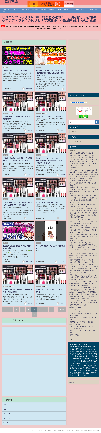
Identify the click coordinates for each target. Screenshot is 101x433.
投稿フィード (7, 413)
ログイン (6, 409)
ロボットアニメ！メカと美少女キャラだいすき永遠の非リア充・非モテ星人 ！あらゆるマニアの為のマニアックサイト (83, 230)
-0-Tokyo (11, 113)
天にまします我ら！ (75, 311)
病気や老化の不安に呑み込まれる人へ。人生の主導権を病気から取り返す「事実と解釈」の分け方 (50, 73)
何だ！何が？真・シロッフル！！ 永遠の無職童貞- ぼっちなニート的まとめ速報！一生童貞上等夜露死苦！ (83, 215)
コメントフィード (8, 418)
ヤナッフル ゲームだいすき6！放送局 (81, 326)
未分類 (5, 67)
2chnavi (71, 382)
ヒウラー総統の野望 (75, 328)
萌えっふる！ (73, 309)
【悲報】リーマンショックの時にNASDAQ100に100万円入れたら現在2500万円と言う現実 (49, 160)
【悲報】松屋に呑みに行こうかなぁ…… (50, 202)
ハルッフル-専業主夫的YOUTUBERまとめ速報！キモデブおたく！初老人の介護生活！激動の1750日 (83, 236)
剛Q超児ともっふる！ (76, 324)
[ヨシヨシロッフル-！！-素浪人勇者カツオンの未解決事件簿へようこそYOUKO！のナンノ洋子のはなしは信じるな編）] (83, 283)
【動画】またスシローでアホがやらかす (50, 116)
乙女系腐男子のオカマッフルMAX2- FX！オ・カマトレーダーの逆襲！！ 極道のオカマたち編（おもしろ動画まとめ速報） (83, 198)
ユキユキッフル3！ (75, 307)
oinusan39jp (29, 88)
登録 (4, 404)
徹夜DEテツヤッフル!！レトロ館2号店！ (82, 322)
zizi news (29, 130)
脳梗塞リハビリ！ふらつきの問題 (15, 70)
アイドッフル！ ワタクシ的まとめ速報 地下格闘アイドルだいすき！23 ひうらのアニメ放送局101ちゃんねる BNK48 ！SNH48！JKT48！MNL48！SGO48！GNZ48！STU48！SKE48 (83, 164)
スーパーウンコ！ (74, 202)
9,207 (62, 309)
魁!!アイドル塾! (74, 335)
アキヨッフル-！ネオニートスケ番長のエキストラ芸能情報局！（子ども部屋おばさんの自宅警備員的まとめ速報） (83, 277)
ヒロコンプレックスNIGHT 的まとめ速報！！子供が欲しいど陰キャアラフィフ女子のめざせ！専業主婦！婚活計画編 (83, 303)
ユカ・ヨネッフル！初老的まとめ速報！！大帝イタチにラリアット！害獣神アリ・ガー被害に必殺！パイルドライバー (83, 255)
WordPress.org (8, 422)
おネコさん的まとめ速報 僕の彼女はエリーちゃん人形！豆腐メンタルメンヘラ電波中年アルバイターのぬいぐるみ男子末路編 (83, 155)
